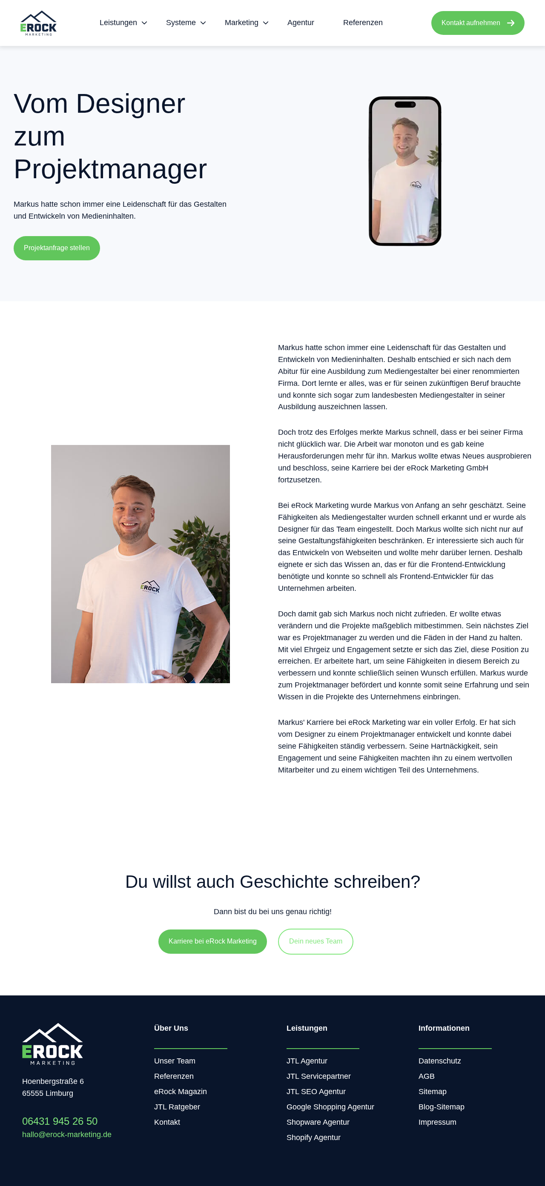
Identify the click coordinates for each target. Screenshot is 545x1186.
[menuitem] (121, 23)
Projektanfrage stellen (57, 247)
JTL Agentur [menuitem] (307, 1061)
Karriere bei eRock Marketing (213, 941)
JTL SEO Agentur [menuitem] (316, 1091)
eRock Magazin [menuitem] (180, 1091)
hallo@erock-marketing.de (67, 1134)
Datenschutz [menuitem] (440, 1061)
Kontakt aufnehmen (471, 22)
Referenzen (363, 22)
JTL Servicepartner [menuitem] (319, 1076)
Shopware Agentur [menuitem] (318, 1122)
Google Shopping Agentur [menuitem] (330, 1107)
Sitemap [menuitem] (433, 1091)
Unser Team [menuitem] (174, 1061)
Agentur (300, 22)
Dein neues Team (315, 941)
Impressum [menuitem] (437, 1122)
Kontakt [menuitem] (167, 1122)
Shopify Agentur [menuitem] (314, 1137)
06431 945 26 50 (60, 1121)
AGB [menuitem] (427, 1076)
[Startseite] (38, 23)
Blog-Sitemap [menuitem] (442, 1107)
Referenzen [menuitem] (174, 1076)
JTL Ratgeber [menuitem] (177, 1107)
